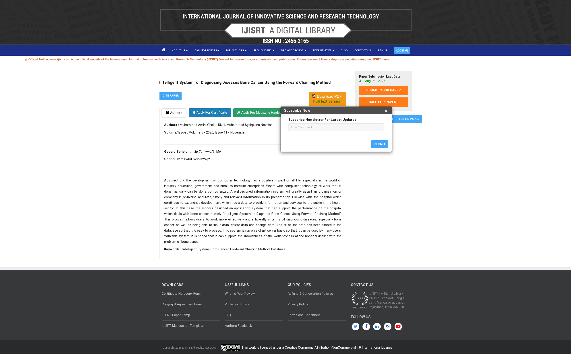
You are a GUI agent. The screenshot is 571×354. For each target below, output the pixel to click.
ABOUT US (179, 50)
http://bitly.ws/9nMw (206, 152)
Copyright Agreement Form (182, 304)
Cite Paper (170, 95)
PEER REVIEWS (322, 50)
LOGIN (400, 50)
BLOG (344, 50)
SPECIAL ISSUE (262, 50)
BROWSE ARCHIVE (292, 50)
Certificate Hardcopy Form (181, 294)
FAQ (228, 315)
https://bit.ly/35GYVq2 (193, 159)
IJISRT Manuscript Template (183, 326)
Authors (175, 113)
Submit (379, 144)
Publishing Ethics (237, 304)
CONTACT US (362, 50)
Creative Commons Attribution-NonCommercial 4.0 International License (339, 348)
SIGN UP (382, 50)
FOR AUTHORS (235, 50)
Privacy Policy (298, 304)
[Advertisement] (383, 194)
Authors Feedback (238, 326)
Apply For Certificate (211, 113)
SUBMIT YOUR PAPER (383, 90)
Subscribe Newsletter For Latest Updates (322, 120)
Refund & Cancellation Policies (310, 294)
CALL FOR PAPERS (205, 50)
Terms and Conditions (304, 315)
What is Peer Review (240, 294)
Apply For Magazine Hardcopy (262, 113)
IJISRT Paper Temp (176, 315)
